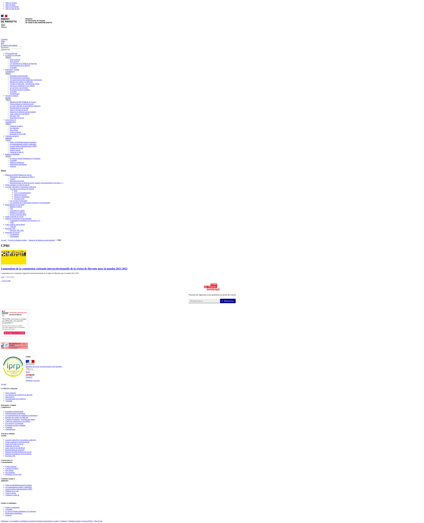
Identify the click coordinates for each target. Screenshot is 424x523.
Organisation (14, 236)
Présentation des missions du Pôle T (22, 177)
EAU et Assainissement (22, 193)
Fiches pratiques (15, 132)
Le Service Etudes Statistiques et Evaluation (25, 158)
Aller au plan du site (12, 9)
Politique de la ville (16, 148)
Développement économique (20, 78)
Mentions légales (75, 521)
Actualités (13, 67)
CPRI (12, 222)
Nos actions (14, 130)
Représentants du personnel (19, 108)
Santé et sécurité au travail (19, 110)
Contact (12, 179)
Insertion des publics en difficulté (21, 82)
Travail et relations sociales (17, 240)
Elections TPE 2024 (17, 230)
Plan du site (98, 521)
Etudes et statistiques (17, 162)
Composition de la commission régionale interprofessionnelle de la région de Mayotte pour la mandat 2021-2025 (64, 268)
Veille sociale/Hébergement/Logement (23, 142)
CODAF (13, 226)
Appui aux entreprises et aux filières (22, 86)
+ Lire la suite (5, 281)
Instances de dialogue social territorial (23, 112)
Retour (8, 57)
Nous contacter (15, 60)
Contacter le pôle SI (17, 152)
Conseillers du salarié (17, 211)
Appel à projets (15, 150)
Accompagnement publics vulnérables (23, 144)
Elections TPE (15, 116)
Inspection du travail (17, 118)
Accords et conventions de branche (22, 189)
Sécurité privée (19, 199)
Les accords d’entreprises (18, 201)
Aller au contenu (11, 3)
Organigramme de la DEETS (20, 65)
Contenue (4, 39)
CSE (11, 209)
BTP (15, 191)
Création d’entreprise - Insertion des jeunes (24, 84)
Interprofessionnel (20, 195)
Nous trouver (14, 62)
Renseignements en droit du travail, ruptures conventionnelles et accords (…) (36, 183)
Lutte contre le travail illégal (19, 114)
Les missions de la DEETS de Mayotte (23, 63)
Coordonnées (14, 234)
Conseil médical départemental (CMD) (23, 146)
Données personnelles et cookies (47, 521)
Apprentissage (15, 94)
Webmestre (5, 521)
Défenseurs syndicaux (17, 213)
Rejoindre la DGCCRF (18, 134)
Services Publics (87, 521)
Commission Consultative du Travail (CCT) (25, 220)
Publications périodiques (18, 164)
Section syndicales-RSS (18, 215)
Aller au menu (10, 5)
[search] (11, 47)
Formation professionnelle (19, 76)
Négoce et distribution (21, 197)
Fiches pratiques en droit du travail (22, 104)
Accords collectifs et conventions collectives (25, 106)
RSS (2, 43)
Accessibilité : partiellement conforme (23, 521)
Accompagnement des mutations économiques (26, 80)
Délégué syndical (16, 207)
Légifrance (64, 521)
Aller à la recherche (12, 7)
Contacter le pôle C (16, 126)
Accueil (3, 240)
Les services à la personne (19, 88)
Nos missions (14, 128)
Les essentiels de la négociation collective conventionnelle (30, 203)
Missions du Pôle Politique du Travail (23, 102)
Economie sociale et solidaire (20, 90)
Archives (13, 166)
